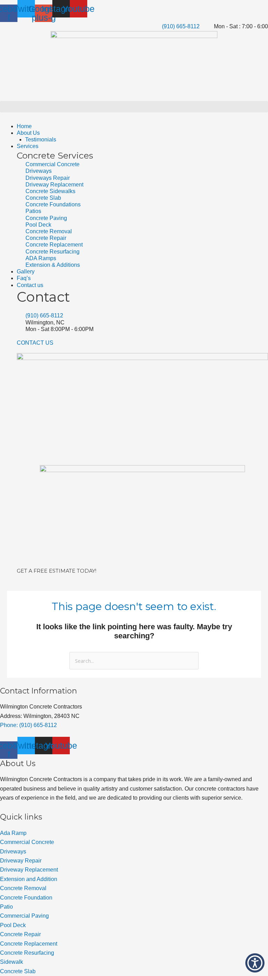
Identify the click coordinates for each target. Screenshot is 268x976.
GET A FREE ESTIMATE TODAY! (56, 571)
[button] (134, 106)
